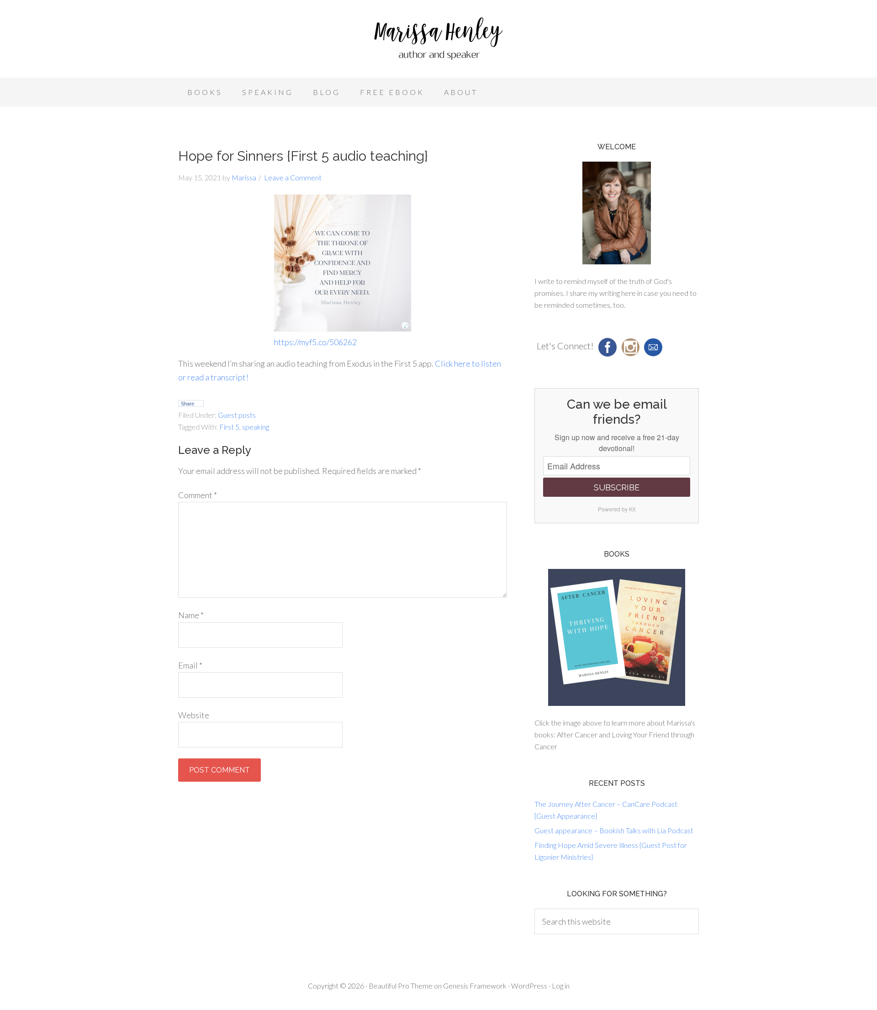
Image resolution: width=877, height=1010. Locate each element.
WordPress (529, 985)
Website (193, 715)
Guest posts (237, 414)
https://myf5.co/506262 (315, 342)
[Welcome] (616, 213)
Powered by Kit (616, 509)
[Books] (616, 637)
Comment (197, 495)
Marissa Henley (438, 41)
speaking (255, 426)
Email (190, 665)
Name (191, 615)
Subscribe (616, 487)
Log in (561, 985)
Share (187, 403)
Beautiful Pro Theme (401, 985)
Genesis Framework (475, 985)
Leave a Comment (293, 177)
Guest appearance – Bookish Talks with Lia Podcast (613, 830)
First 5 (229, 426)
